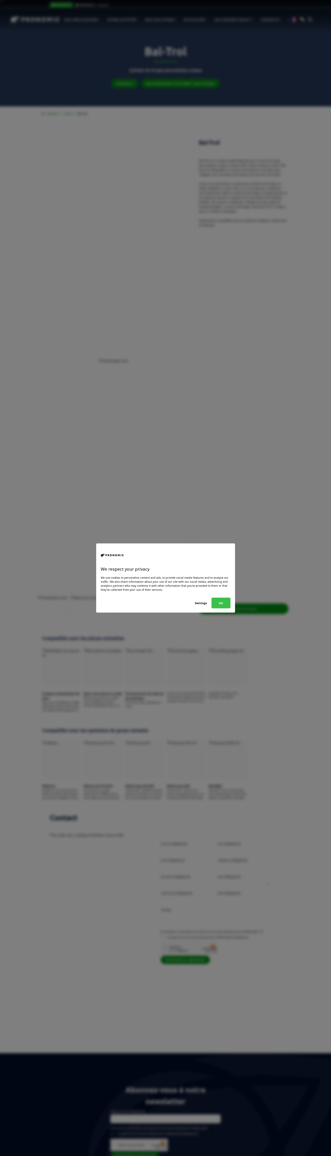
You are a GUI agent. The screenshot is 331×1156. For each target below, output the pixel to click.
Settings (201, 603)
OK (221, 603)
